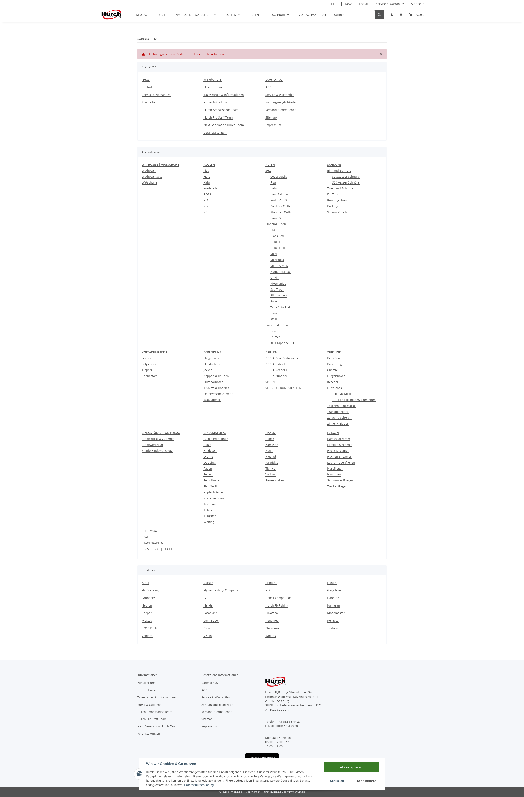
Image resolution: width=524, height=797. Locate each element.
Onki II (274, 277)
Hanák (269, 439)
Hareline (333, 598)
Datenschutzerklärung (199, 785)
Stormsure (272, 628)
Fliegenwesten (213, 358)
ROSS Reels (149, 628)
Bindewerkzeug (152, 445)
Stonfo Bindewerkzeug (157, 451)
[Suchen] (379, 14)
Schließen (337, 780)
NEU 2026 (150, 531)
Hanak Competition (278, 598)
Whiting (209, 522)
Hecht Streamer (338, 451)
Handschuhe (212, 364)
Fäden (208, 468)
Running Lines (337, 200)
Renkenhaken (274, 480)
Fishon (331, 583)
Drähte (208, 456)
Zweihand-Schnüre (340, 188)
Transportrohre (337, 412)
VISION (270, 382)
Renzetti (333, 621)
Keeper (147, 613)
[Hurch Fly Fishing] (111, 15)
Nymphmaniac (280, 272)
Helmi (274, 188)
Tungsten (210, 516)
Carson (208, 583)
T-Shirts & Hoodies (216, 388)
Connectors (149, 376)
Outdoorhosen (214, 382)
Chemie (332, 370)
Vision (208, 636)
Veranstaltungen (215, 133)
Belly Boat (334, 358)
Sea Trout (276, 289)
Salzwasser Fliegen (340, 480)
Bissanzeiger (336, 364)
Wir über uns (213, 79)
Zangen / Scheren (339, 418)
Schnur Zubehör (338, 212)
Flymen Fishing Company (221, 590)
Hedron (147, 605)
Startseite (417, 4)
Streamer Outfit (281, 212)
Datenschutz (274, 79)
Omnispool (211, 621)
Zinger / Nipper (337, 423)
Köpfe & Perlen (214, 492)
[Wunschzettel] (401, 15)
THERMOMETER (343, 394)
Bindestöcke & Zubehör (158, 439)
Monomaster (336, 613)
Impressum (273, 125)
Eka (272, 230)
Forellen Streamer (339, 445)
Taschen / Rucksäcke (341, 406)
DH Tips (332, 194)
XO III (274, 319)
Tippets (147, 370)
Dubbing (210, 462)
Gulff (207, 598)
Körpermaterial (214, 498)
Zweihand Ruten (276, 325)
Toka (273, 313)
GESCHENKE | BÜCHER (159, 549)
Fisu (206, 170)
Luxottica (271, 613)
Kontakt (364, 4)
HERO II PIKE (278, 248)
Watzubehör (212, 400)
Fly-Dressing (150, 590)
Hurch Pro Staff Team (218, 117)
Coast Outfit (278, 176)
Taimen (275, 337)
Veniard (147, 636)
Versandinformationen (280, 110)
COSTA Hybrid (275, 364)
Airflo (145, 583)
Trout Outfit (278, 218)
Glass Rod (277, 236)
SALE (146, 537)
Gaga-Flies (334, 590)
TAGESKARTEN (153, 543)
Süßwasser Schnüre (345, 182)
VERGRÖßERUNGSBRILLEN (283, 388)
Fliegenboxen (336, 376)
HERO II (275, 242)
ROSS (207, 194)
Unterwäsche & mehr (218, 394)
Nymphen (334, 474)
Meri (273, 254)
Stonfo (208, 628)
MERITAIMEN (279, 266)
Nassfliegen (335, 468)
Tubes (208, 510)
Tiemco (270, 468)
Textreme (210, 504)
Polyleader (149, 364)
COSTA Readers (276, 370)
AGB (268, 87)
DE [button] (333, 4)
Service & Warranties (390, 4)
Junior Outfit (278, 200)
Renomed (272, 621)
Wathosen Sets (152, 176)
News (348, 4)
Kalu (207, 182)
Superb (275, 301)
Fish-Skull (210, 486)
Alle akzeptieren (351, 767)
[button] (391, 15)
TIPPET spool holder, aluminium (354, 400)
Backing (332, 206)
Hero (207, 176)
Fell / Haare (211, 480)
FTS (267, 590)
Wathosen (149, 170)
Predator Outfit (280, 206)
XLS (206, 200)
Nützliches (334, 388)
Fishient (270, 583)
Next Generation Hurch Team (224, 125)
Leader (146, 358)
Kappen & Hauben (216, 376)
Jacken (208, 370)
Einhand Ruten (275, 224)
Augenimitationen (216, 439)
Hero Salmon (279, 194)
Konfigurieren (366, 780)
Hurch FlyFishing (276, 605)
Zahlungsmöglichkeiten (281, 102)
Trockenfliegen (337, 486)
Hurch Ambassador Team (221, 110)
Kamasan (271, 445)
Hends (208, 605)
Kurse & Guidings (216, 102)
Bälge (207, 445)
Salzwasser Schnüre (346, 176)
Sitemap (271, 117)
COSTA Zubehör (276, 376)
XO (206, 212)
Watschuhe (149, 182)
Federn (208, 474)
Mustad (270, 456)
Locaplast (210, 613)
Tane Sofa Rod (280, 307)
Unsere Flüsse (213, 87)
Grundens (149, 598)
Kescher (332, 382)
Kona (268, 451)
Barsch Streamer (338, 439)
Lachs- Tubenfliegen (341, 462)
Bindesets (210, 451)
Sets (268, 170)
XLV (206, 206)
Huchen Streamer (339, 456)
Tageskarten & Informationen (224, 95)
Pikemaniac (278, 283)
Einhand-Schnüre (339, 170)
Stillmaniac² (278, 295)
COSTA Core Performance (282, 358)
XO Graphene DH (282, 343)
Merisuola (210, 188)
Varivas (270, 474)
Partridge (271, 462)
